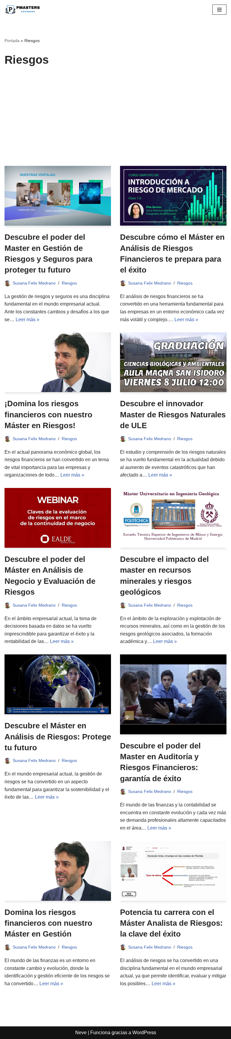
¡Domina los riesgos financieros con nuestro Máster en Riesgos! (48, 414)
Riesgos (69, 283)
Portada (12, 40)
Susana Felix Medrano (34, 283)
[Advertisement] (115, 121)
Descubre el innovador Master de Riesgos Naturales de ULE (173, 414)
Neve (81, 1032)
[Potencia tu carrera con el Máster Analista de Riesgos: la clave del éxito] (173, 871)
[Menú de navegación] (219, 10)
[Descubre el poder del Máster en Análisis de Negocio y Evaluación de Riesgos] (58, 518)
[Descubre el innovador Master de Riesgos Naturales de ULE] (173, 362)
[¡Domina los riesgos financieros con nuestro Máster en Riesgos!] (58, 362)
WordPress (144, 1032)
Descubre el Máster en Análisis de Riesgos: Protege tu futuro (58, 736)
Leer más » (27, 319)
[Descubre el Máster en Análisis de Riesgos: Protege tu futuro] (58, 684)
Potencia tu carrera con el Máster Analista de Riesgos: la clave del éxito (171, 923)
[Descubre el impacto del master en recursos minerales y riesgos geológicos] (173, 518)
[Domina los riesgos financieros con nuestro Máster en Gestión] (58, 871)
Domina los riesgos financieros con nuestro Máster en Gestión (48, 923)
